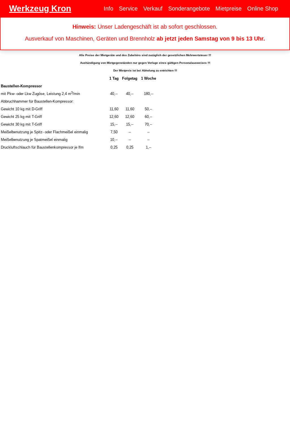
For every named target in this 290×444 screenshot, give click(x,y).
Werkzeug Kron (40, 8)
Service (128, 8)
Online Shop (262, 8)
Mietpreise (229, 8)
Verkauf (153, 8)
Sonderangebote (189, 8)
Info (108, 8)
